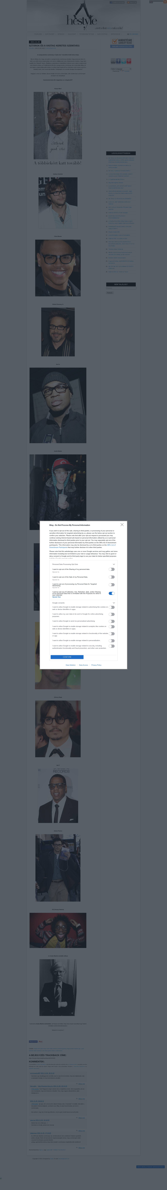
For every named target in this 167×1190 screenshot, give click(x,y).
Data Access (83, 665)
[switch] (112, 569)
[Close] (123, 525)
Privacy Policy (96, 665)
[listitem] (83, 564)
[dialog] (83, 595)
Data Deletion (71, 665)
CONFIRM (67, 657)
